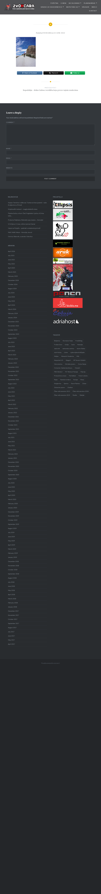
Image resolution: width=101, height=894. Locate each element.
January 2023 (12, 363)
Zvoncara (47, 33)
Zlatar (84, 383)
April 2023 (11, 350)
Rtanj (82, 379)
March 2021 (12, 450)
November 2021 (13, 421)
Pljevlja (82, 372)
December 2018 (13, 561)
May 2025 (11, 264)
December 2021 (13, 417)
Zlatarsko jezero (59, 387)
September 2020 (13, 475)
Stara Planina (75, 383)
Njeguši (68, 360)
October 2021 (12, 425)
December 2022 (13, 367)
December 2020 (13, 462)
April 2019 (11, 545)
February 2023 (13, 359)
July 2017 (11, 632)
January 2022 (12, 412)
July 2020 (11, 483)
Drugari (85, 7)
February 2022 (13, 408)
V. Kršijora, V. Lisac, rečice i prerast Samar (21, 224)
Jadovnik (57, 348)
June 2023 (11, 346)
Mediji (94, 7)
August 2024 (12, 288)
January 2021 (12, 458)
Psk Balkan (72, 376)
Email (9, 158)
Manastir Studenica (67, 356)
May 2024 (11, 301)
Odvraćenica (58, 364)
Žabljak (82, 395)
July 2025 (11, 255)
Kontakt (93, 11)
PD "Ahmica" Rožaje (71, 372)
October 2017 (12, 619)
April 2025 (11, 268)
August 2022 (12, 384)
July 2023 (11, 342)
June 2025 (11, 260)
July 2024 (11, 293)
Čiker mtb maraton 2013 (62, 391)
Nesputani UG (72, 7)
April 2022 (11, 400)
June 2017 (11, 636)
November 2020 (13, 466)
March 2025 (12, 272)
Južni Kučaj (57, 352)
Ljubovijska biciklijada (77, 352)
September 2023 (13, 334)
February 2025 (13, 276)
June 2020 (11, 487)
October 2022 (12, 375)
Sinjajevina (57, 383)
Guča (73, 344)
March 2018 (12, 599)
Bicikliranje (74, 3)
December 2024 (13, 280)
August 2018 (12, 578)
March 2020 (12, 499)
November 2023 (13, 326)
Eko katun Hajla (68, 341)
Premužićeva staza (60, 376)
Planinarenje (89, 3)
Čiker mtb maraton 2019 (62, 395)
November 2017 (13, 615)
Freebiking (78, 341)
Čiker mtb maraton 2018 (81, 391)
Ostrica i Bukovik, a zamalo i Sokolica (20, 236)
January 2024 (12, 317)
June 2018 (11, 586)
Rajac (56, 379)
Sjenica (66, 383)
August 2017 (12, 627)
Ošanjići (77, 368)
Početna (54, 3)
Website (9, 168)
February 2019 (13, 553)
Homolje (80, 344)
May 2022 (11, 396)
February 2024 (13, 313)
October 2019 (12, 520)
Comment (10, 122)
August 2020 (12, 479)
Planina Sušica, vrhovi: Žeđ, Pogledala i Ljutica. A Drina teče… (26, 214)
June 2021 (11, 441)
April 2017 (11, 644)
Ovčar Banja (82, 364)
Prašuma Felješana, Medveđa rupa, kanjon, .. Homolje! (25, 220)
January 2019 (12, 557)
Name (8, 148)
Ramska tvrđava (65, 379)
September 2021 (13, 429)
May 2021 (11, 446)
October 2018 (12, 570)
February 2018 (13, 603)
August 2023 (12, 338)
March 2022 (12, 404)
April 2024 (11, 305)
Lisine (66, 352)
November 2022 (13, 371)
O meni (63, 3)
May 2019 (11, 541)
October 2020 (12, 470)
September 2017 (13, 623)
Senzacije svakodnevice (51, 7)
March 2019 (12, 549)
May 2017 (11, 640)
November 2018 (13, 565)
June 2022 (11, 392)
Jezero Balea (81, 348)
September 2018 (13, 574)
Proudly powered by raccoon (50, 663)
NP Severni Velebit (79, 360)
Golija (67, 344)
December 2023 (13, 321)
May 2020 (11, 491)
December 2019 (13, 512)
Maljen (56, 356)
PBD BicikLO (58, 372)
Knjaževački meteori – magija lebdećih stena (22, 209)
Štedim (75, 395)
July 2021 (11, 437)
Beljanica (57, 341)
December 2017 (13, 611)
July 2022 (11, 388)
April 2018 (11, 594)
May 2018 (11, 590)
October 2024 (12, 284)
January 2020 (12, 508)
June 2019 (11, 536)
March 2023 (12, 355)
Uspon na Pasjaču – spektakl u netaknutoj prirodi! (24, 228)
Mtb (77, 356)
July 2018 (11, 582)
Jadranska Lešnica (68, 348)
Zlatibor (70, 387)
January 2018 (12, 607)
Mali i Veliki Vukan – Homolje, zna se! (20, 232)
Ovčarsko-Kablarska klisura (63, 368)
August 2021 (12, 433)
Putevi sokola (83, 376)
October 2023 (12, 330)
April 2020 (11, 495)
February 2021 (13, 454)
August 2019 (12, 528)
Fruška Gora (58, 344)
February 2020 (13, 503)
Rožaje (75, 379)
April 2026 (11, 251)
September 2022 (13, 379)
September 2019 (13, 524)
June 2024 (11, 297)
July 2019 (11, 532)
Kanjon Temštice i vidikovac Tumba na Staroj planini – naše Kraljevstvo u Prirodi (27, 204)
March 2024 (12, 309)
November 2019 (13, 516)
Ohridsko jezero (70, 364)
